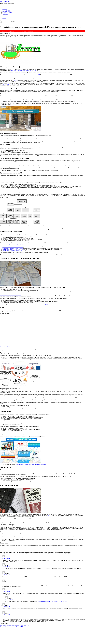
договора (15, 80)
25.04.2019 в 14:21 (6, 582)
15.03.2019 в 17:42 (6, 566)
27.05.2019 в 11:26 (6, 606)
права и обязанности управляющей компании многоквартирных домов (31, 464)
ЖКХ (3, 7)
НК (48, 515)
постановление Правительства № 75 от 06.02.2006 (13, 249)
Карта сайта (5, 16)
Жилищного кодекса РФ (7, 84)
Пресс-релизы (5, 14)
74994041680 (27, 31)
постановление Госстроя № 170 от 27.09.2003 (12, 250)
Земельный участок (6, 11)
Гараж (3, 13)
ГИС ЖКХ (29, 292)
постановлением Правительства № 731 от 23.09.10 (18, 349)
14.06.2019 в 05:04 (6, 614)
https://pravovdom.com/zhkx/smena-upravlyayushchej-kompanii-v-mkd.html (52, 601)
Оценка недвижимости (7, 12)
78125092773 (18, 31)
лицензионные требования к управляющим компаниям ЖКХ (35, 304)
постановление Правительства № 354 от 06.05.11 (12, 244)
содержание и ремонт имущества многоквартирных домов (23, 70)
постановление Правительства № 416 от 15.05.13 (12, 247)
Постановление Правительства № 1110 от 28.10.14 (10, 295)
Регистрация (7, 10)
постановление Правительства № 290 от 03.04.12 (12, 248)
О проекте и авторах (6, 15)
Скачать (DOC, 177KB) (5, 346)
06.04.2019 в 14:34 (6, 574)
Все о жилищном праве (5, 1)
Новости (4, 18)
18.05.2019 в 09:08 (9, 599)
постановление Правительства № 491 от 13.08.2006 (13, 246)
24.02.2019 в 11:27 (6, 558)
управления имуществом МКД (33, 74)
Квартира (4, 9)
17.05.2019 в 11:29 (6, 591)
